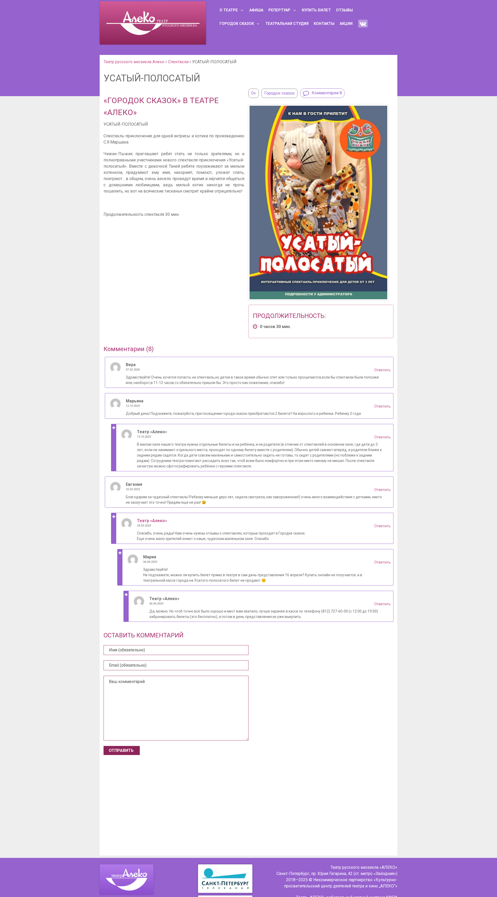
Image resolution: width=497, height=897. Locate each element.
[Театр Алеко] (127, 879)
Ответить (382, 370)
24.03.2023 (144, 525)
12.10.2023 (133, 406)
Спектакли (178, 61)
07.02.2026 (133, 369)
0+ (253, 93)
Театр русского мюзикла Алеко (134, 61)
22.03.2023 (133, 489)
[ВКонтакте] (363, 23)
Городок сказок (279, 93)
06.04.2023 (150, 562)
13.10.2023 (144, 436)
